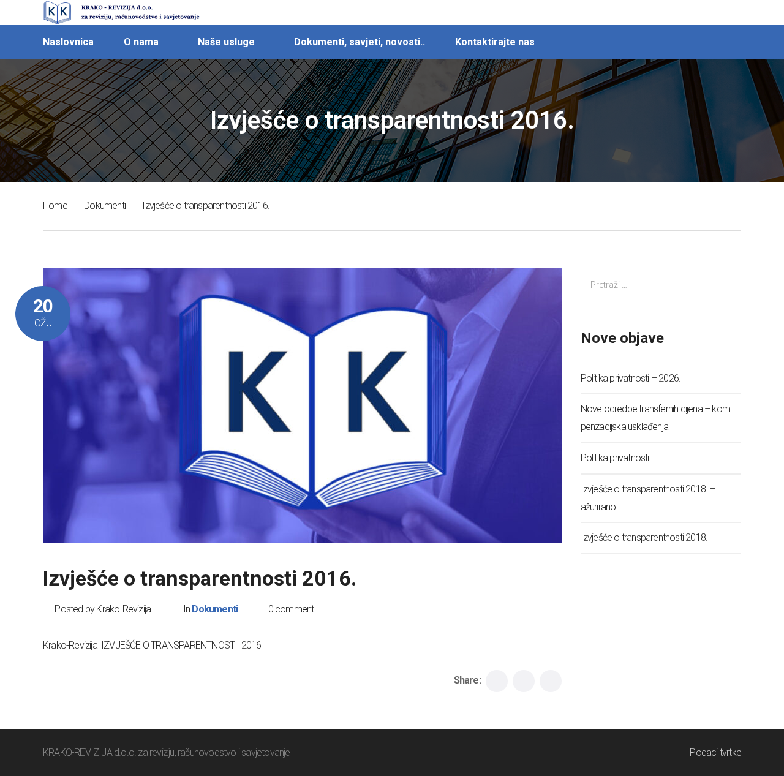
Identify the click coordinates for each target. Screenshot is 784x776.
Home (55, 205)
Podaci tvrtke (715, 752)
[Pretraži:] (639, 285)
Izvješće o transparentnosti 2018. (644, 537)
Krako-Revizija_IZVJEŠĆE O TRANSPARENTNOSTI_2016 (152, 645)
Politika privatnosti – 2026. (631, 378)
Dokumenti (105, 205)
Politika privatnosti (615, 458)
